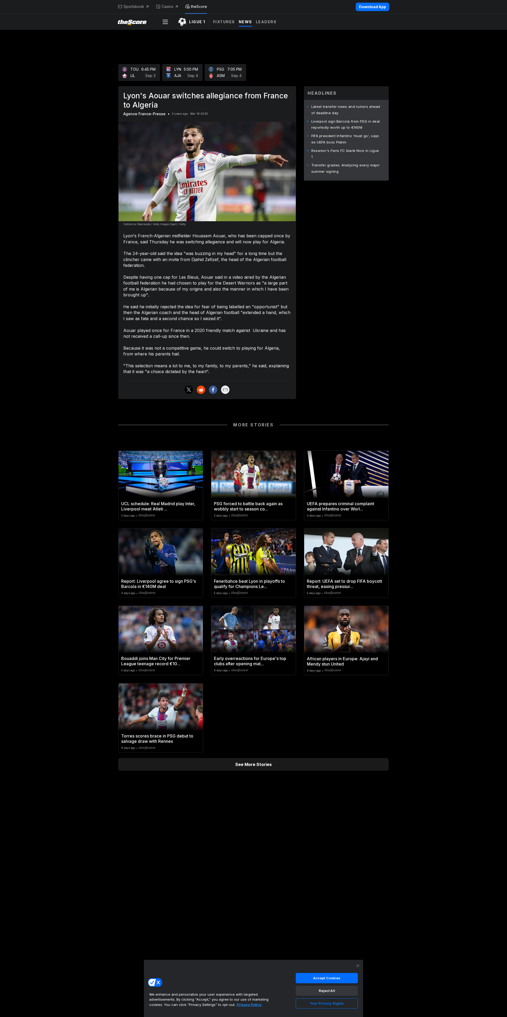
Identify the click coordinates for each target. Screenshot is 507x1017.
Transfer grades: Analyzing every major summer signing (345, 168)
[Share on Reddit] (201, 389)
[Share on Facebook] (213, 389)
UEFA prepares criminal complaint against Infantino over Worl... (340, 506)
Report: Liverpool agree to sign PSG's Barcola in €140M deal (158, 584)
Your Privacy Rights (327, 1003)
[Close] (357, 965)
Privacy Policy (249, 1004)
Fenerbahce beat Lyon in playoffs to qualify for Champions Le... (249, 584)
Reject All (327, 991)
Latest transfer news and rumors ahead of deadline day (345, 109)
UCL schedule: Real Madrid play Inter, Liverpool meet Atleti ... (158, 506)
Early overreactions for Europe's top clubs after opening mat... (250, 661)
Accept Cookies (327, 978)
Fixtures (224, 22)
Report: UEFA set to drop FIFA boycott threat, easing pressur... (344, 584)
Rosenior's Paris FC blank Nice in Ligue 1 (345, 153)
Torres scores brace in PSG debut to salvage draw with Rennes (157, 738)
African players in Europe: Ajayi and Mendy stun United (342, 661)
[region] (253, 988)
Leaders (266, 22)
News (245, 22)
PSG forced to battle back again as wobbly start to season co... (248, 506)
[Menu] (165, 22)
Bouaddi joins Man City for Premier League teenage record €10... (155, 661)
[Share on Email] (225, 389)
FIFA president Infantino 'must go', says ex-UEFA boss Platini (345, 139)
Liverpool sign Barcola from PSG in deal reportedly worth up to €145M (345, 124)
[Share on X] (189, 389)
